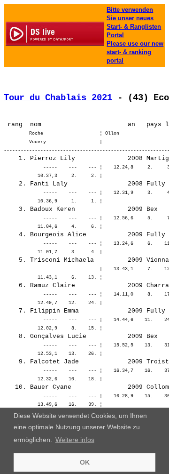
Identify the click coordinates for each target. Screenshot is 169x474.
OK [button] (85, 462)
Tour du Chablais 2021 (58, 98)
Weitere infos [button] (74, 439)
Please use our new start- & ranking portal (135, 52)
